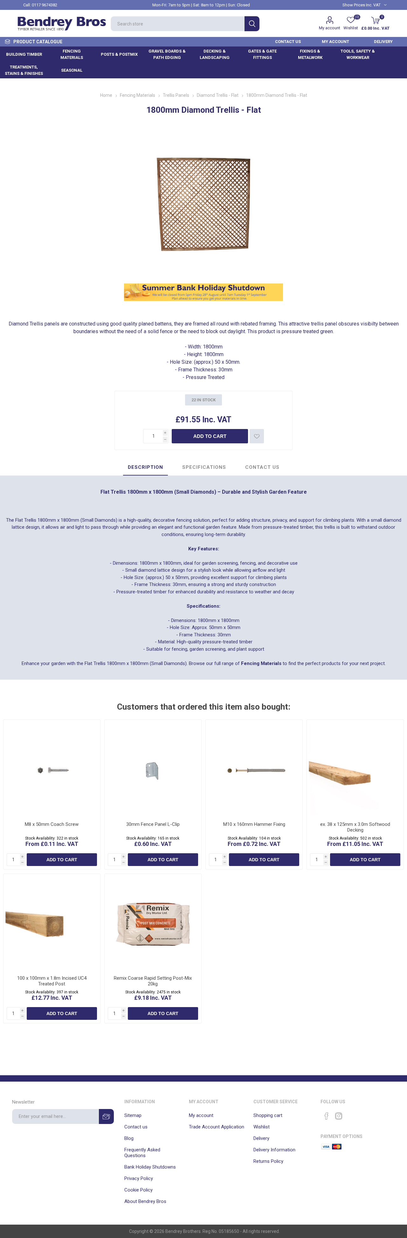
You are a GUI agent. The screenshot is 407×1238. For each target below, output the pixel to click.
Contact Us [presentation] (262, 467)
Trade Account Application (216, 1127)
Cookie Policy (138, 1190)
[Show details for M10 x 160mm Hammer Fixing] (254, 768)
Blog (129, 1138)
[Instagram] (339, 1116)
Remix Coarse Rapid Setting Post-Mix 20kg (153, 981)
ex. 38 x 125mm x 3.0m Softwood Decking (355, 827)
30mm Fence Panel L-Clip (153, 824)
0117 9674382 (44, 5)
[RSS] (351, 1114)
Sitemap (132, 1115)
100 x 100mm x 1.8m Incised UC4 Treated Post (51, 981)
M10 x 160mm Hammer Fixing (254, 824)
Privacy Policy (138, 1178)
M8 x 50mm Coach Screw (52, 824)
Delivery (261, 1138)
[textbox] (178, 23)
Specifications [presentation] (204, 467)
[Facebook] (326, 1116)
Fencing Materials (261, 663)
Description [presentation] (145, 467)
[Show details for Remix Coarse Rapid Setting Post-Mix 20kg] (153, 922)
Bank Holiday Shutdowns (150, 1167)
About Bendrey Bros (145, 1201)
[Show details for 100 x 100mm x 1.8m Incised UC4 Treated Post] (51, 922)
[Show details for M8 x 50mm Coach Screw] (51, 768)
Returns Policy (268, 1161)
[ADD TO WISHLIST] (257, 436)
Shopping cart (267, 1115)
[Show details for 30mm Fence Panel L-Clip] (153, 768)
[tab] (145, 468)
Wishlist (261, 1127)
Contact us (136, 1127)
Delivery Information (274, 1150)
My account (329, 27)
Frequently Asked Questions (142, 1152)
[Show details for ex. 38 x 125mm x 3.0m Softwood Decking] (355, 768)
